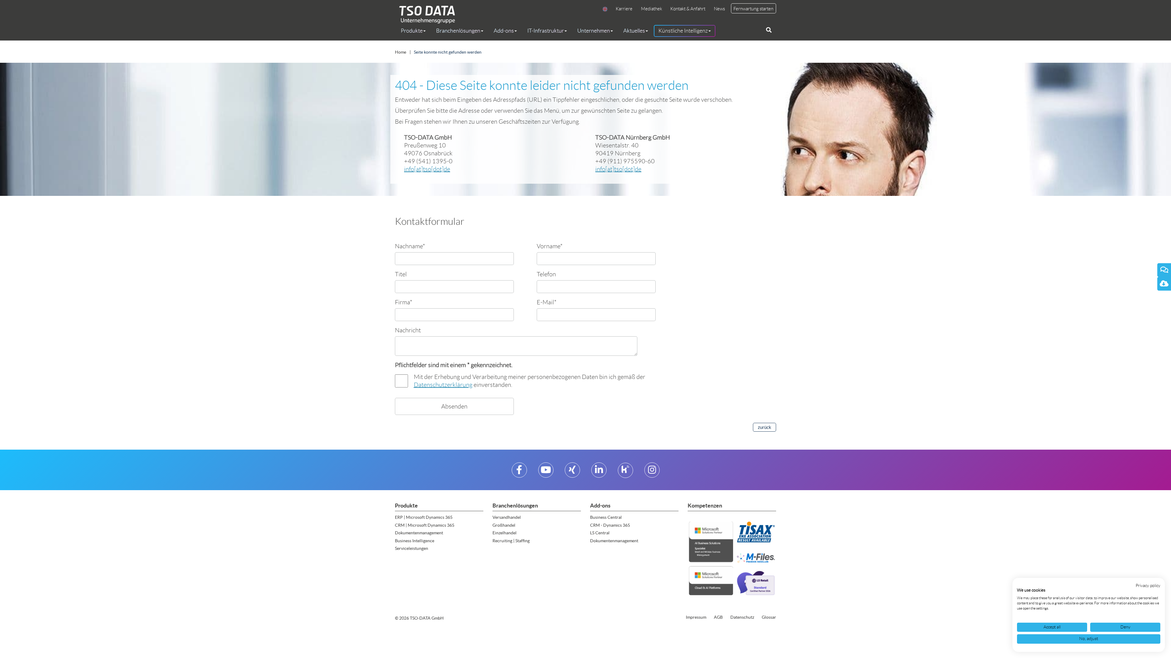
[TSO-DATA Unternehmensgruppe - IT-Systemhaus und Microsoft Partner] (425, 14)
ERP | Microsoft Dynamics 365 (424, 517)
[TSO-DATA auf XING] (572, 472)
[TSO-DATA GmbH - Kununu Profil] (625, 472)
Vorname (550, 246)
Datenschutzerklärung (443, 384)
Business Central (606, 517)
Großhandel (503, 525)
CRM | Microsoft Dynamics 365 (424, 525)
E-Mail (547, 302)
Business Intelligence (414, 540)
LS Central (600, 532)
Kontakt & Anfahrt (687, 8)
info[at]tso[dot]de (427, 169)
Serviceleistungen (411, 548)
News (719, 8)
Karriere (624, 8)
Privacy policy (1148, 585)
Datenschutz (742, 617)
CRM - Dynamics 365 (610, 525)
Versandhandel (506, 517)
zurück (764, 427)
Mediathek (651, 8)
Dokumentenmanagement (419, 532)
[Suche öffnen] (769, 30)
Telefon (546, 274)
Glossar (769, 617)
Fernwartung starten (753, 8)
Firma (403, 302)
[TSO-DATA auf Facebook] (519, 472)
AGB (718, 617)
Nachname (410, 246)
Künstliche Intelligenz (683, 31)
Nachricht (408, 330)
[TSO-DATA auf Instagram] (652, 472)
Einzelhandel (504, 532)
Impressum (696, 617)
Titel (401, 274)
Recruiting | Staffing (511, 540)
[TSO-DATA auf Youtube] (546, 472)
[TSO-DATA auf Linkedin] (599, 472)
